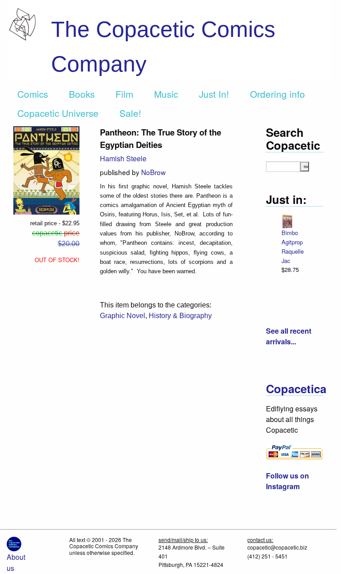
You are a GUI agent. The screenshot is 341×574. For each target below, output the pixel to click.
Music (166, 93)
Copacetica (296, 388)
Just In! (214, 93)
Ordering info (277, 93)
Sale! (130, 113)
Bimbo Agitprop (292, 237)
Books (82, 93)
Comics (32, 93)
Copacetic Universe (58, 113)
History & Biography (180, 315)
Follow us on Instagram (287, 480)
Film (124, 93)
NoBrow (153, 172)
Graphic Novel (122, 315)
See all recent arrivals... (288, 336)
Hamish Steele (123, 158)
